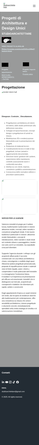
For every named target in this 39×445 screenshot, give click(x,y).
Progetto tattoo (28, 74)
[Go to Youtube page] (6, 382)
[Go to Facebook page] (17, 382)
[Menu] (34, 6)
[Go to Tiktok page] (14, 382)
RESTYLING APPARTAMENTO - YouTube (8, 77)
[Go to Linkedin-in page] (3, 382)
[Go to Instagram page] (10, 382)
